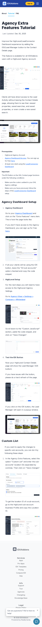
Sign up (29, 3)
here (13, 161)
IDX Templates (21, 567)
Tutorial (11, 13)
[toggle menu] (37, 3)
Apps (21, 560)
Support (21, 585)
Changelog (21, 595)
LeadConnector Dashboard (25, 191)
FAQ (17, 13)
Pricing (21, 570)
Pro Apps (21, 563)
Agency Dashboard (23, 213)
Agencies (21, 592)
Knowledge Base (21, 598)
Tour (21, 589)
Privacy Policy (21, 608)
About (4, 13)
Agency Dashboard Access (15, 158)
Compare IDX (21, 573)
